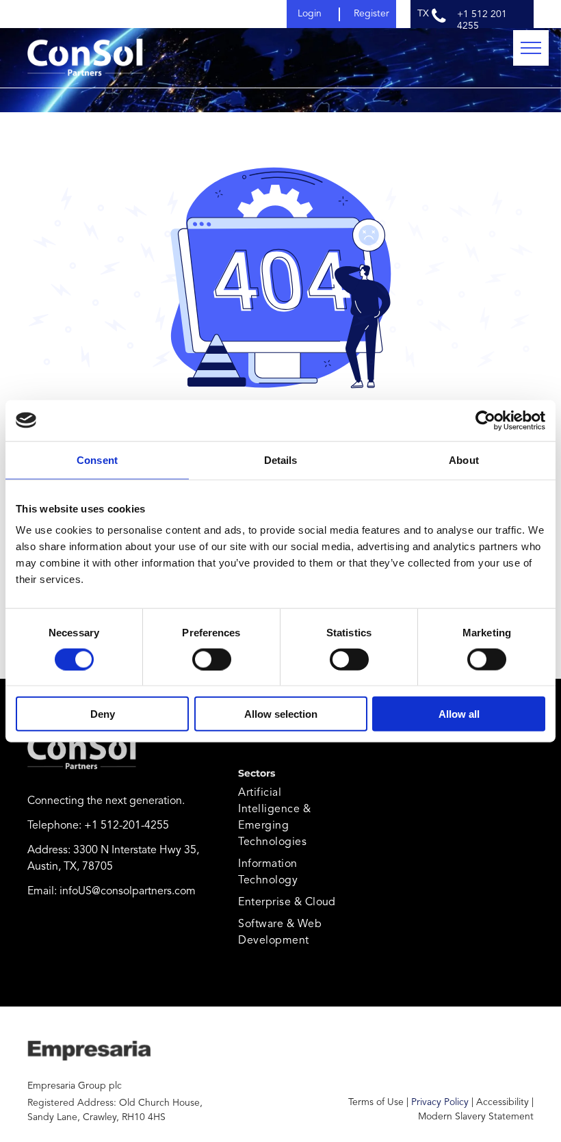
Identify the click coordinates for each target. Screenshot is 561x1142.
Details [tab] (281, 459)
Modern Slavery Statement (476, 1116)
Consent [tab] (97, 459)
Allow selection (280, 714)
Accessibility (502, 1102)
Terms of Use (376, 1102)
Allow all (459, 714)
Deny (102, 714)
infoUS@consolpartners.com (128, 891)
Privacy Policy (440, 1102)
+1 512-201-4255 (126, 825)
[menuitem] (287, 817)
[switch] (211, 659)
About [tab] (464, 459)
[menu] (531, 48)
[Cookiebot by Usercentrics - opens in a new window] (485, 420)
